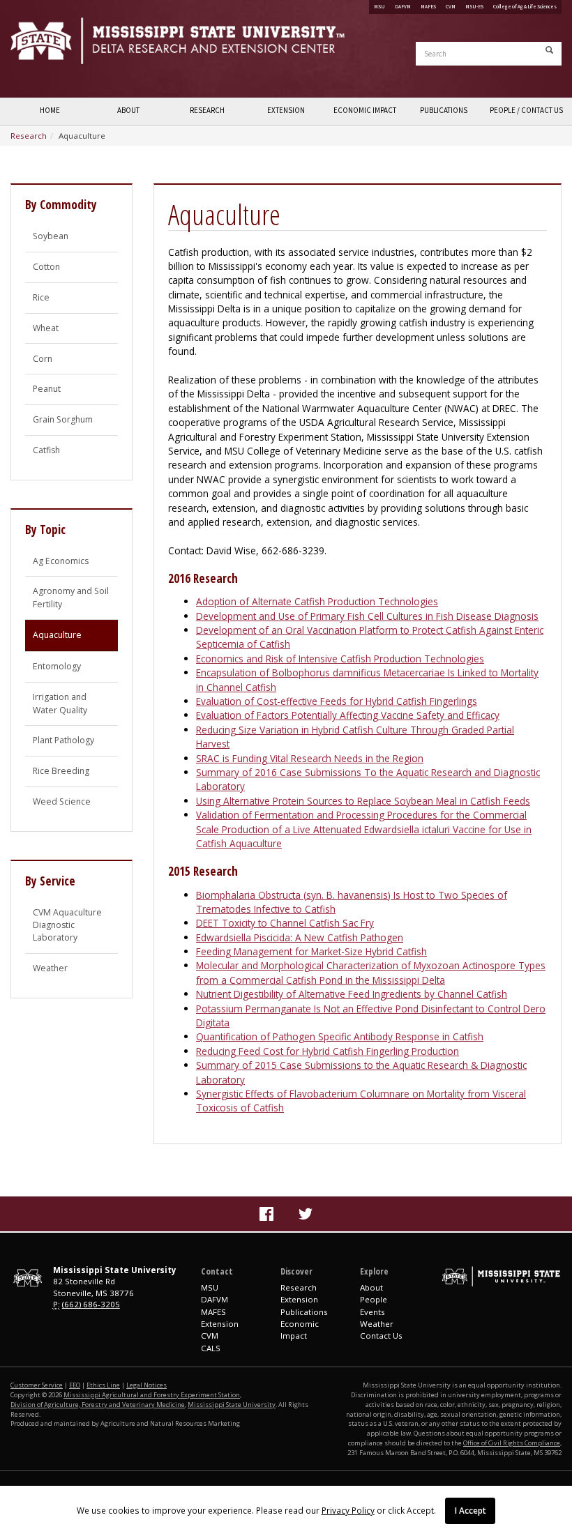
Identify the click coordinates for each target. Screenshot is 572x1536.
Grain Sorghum (63, 419)
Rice (41, 297)
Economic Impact (364, 110)
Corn (42, 359)
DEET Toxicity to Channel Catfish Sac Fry (285, 922)
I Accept (470, 1510)
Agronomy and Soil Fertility (71, 597)
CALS (210, 1348)
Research (207, 110)
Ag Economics (61, 561)
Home (50, 110)
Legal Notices (146, 1385)
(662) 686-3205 (91, 1304)
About (128, 110)
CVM (451, 6)
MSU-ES (474, 6)
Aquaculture (57, 635)
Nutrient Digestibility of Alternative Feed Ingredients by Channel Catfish (351, 994)
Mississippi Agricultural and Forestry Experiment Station (151, 1394)
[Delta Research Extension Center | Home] (143, 40)
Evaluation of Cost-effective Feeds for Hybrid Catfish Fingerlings (336, 701)
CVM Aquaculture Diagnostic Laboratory (67, 925)
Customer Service (36, 1385)
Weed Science (62, 801)
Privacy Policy (348, 1510)
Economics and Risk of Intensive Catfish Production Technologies (340, 658)
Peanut (47, 389)
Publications (443, 110)
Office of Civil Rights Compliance (511, 1442)
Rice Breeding (61, 771)
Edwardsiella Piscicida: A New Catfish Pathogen (299, 937)
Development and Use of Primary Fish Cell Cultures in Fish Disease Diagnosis (367, 616)
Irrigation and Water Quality (60, 703)
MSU (379, 6)
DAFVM (403, 6)
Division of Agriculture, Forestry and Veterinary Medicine (97, 1404)
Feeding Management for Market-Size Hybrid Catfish (311, 951)
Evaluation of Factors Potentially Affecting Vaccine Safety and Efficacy (347, 715)
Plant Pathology (63, 740)
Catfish (46, 450)
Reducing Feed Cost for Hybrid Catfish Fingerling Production (327, 1051)
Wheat (46, 328)
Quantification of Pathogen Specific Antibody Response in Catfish (339, 1036)
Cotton (46, 267)
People (373, 1299)
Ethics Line (103, 1385)
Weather (50, 968)
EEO (74, 1385)
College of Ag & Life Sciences (525, 6)
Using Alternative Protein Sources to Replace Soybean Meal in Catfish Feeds (363, 800)
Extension (286, 110)
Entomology (57, 666)
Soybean (50, 236)
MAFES (428, 6)
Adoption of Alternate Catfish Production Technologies (317, 601)
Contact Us (381, 1335)
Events (372, 1312)
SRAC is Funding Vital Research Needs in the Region (309, 758)
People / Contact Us (526, 110)
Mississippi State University (45, 48)
